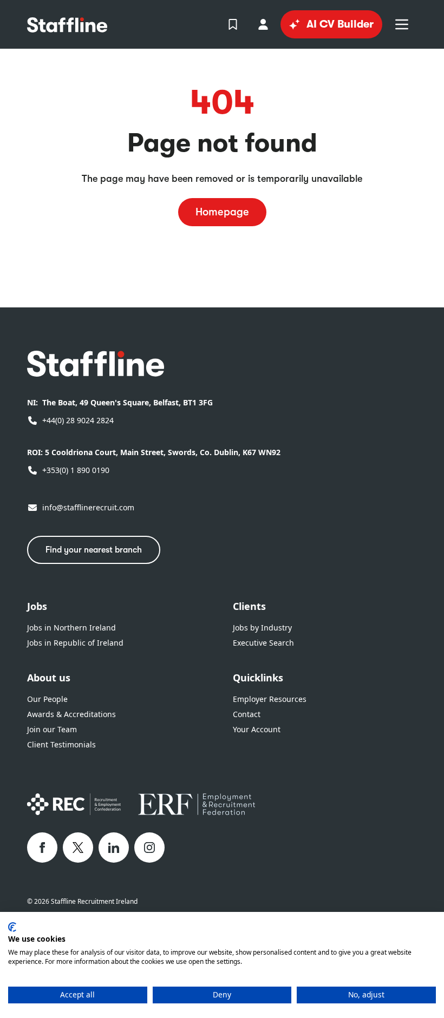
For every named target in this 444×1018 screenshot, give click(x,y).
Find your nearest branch (93, 550)
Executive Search (263, 643)
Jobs (37, 606)
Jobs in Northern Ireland (71, 627)
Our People (47, 699)
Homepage (222, 212)
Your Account (256, 729)
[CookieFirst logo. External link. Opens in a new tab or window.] (12, 927)
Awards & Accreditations (71, 714)
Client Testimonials (61, 744)
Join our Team (52, 729)
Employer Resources (269, 699)
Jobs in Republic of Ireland (75, 643)
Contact (246, 714)
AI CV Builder (340, 24)
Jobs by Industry (262, 627)
